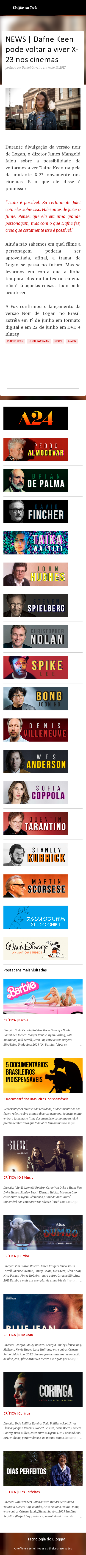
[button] (8, 77)
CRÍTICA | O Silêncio (18, 1177)
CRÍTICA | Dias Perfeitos (21, 1492)
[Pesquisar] (79, 7)
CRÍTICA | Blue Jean (18, 1335)
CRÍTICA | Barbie (15, 1020)
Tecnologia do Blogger (45, 1539)
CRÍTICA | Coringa (17, 1413)
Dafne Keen (15, 341)
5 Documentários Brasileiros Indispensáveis (35, 1099)
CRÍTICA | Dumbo (16, 1256)
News (58, 341)
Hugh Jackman (39, 341)
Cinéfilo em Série (25, 7)
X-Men (71, 341)
